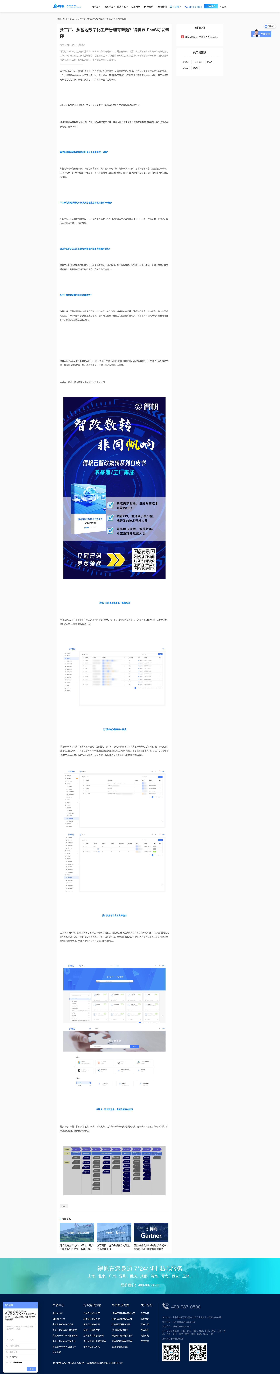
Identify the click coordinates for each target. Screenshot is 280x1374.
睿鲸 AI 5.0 (57, 1313)
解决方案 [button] (121, 6)
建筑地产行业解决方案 (93, 1335)
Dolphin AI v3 (58, 1318)
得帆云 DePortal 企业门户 (64, 1346)
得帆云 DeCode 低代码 (63, 1324)
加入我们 (145, 1329)
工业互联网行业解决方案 (94, 1340)
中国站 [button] (223, 7)
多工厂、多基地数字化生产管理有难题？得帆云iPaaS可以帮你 (98, 18)
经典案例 (149, 6)
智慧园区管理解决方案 (122, 1335)
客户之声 (145, 1324)
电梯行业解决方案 (91, 1346)
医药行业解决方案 (91, 1324)
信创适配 (56, 1352)
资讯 (65, 18)
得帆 (59, 18)
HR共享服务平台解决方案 (123, 1313)
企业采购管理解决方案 (122, 1318)
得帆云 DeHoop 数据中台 (64, 1340)
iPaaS (64, 1206)
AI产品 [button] (95, 6)
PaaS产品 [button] (108, 6)
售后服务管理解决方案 (122, 1340)
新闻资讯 (145, 1318)
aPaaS (185, 68)
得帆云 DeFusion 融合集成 (64, 1329)
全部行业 (186, 62)
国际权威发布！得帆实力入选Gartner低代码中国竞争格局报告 (213, 36)
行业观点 (198, 62)
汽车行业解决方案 (91, 1313)
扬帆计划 (162, 6)
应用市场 (135, 6)
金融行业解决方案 (91, 1329)
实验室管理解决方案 (121, 1324)
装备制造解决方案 (91, 1318)
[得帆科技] (70, 6)
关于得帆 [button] (174, 6)
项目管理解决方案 (120, 1329)
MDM (195, 68)
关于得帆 (145, 1313)
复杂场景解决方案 (120, 1346)
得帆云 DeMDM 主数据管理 (65, 1335)
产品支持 (145, 1340)
